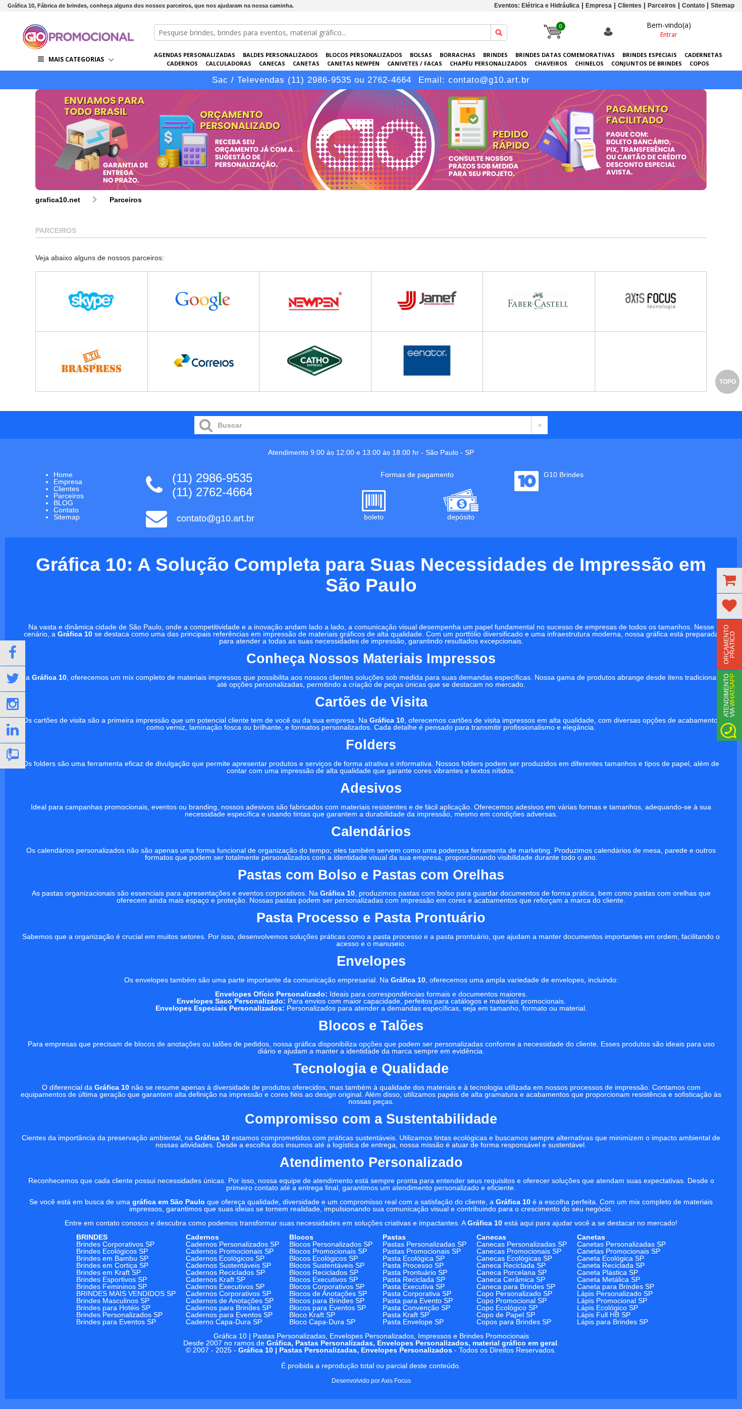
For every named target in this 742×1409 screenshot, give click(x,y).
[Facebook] (12, 653)
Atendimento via (729, 695)
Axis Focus (396, 1380)
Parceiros (662, 5)
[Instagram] (12, 704)
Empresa (599, 5)
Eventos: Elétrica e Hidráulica (536, 5)
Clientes (630, 5)
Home (63, 475)
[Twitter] (12, 678)
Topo (727, 381)
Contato (693, 5)
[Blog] (12, 756)
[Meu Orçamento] (729, 580)
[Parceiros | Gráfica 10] (78, 46)
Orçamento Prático (729, 644)
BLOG (63, 503)
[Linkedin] (12, 730)
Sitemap (722, 5)
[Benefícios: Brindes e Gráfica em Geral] (371, 193)
